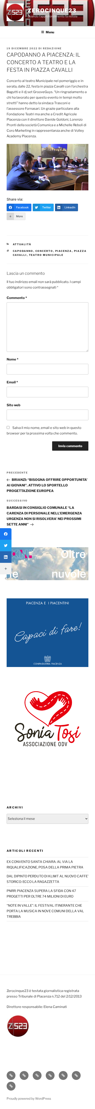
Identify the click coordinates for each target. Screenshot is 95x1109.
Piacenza (63, 251)
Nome (12, 359)
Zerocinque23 (52, 10)
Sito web (13, 405)
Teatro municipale (46, 255)
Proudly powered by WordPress (29, 1098)
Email (12, 382)
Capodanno (23, 251)
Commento (17, 298)
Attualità (22, 244)
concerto (44, 251)
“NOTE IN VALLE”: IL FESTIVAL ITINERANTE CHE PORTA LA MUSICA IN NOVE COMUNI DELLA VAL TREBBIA (45, 911)
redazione (52, 48)
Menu (50, 32)
